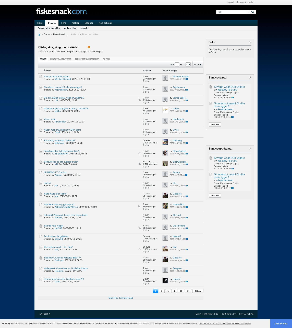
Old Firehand (179, 225)
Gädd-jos (177, 194)
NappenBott (178, 204)
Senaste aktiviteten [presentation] (60, 59)
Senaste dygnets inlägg (49, 28)
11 (181, 291)
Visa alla (215, 124)
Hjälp (198, 314)
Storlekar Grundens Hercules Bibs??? (62, 257)
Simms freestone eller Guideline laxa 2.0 (64, 279)
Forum (52, 23)
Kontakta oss (211, 314)
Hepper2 (177, 236)
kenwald (59, 239)
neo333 (58, 228)
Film (63, 22)
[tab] (43, 59)
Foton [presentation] (106, 59)
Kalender (84, 28)
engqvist (177, 279)
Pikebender (60, 121)
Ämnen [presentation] (43, 59)
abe (56, 196)
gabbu (58, 111)
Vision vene (49, 119)
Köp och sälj (105, 22)
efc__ (57, 185)
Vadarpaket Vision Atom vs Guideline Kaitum (66, 268)
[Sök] (253, 12)
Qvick (57, 132)
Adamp (58, 175)
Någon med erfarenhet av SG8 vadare (62, 130)
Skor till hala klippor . (54, 225)
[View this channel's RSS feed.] (89, 47)
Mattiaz (58, 217)
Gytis (57, 281)
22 (188, 291)
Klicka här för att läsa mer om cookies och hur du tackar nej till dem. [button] (225, 323)
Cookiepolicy (229, 314)
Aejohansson (61, 89)
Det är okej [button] (281, 323)
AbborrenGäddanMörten (66, 207)
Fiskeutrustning (60, 34)
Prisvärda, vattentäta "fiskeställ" (60, 140)
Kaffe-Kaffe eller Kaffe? (55, 194)
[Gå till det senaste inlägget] (187, 79)
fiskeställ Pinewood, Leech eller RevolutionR (65, 215)
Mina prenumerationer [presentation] (87, 59)
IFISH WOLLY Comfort (55, 172)
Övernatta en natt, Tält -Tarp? (58, 247)
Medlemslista (70, 28)
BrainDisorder (179, 162)
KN (56, 164)
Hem (39, 22)
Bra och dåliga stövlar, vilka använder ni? (64, 98)
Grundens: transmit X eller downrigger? (63, 87)
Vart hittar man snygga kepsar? (59, 204)
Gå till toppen (246, 314)
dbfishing (59, 143)
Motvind (177, 215)
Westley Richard (63, 79)
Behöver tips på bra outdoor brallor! (61, 162)
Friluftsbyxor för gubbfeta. (56, 236)
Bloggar (89, 22)
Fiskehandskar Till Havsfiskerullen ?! (62, 151)
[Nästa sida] (189, 64)
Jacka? (47, 183)
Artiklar (75, 22)
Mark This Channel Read (121, 298)
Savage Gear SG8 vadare (56, 76)
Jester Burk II (179, 98)
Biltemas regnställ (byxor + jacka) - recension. (66, 108)
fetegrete (59, 271)
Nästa (198, 291)
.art (56, 100)
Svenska (44, 314)
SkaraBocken (61, 153)
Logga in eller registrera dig (240, 2)
